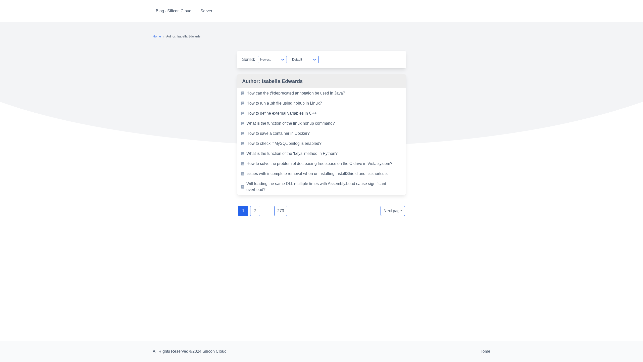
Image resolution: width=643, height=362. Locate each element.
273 (280, 211)
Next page (393, 211)
